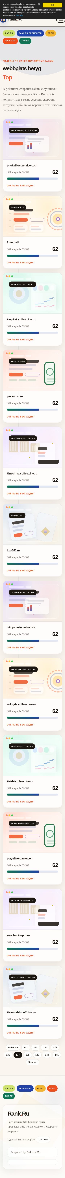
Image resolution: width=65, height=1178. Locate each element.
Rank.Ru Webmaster (30, 33)
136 (8, 1055)
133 (35, 1047)
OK (52, 5)
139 (37, 1055)
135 (55, 1047)
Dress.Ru (10, 41)
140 (47, 1055)
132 (26, 1047)
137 (18, 1055)
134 (45, 1047)
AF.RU (52, 1088)
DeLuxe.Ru (33, 1152)
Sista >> (32, 1062)
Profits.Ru (25, 1088)
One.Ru (9, 33)
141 (57, 1055)
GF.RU (51, 33)
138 (27, 1055)
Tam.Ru (25, 41)
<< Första (13, 1047)
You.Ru (43, 1139)
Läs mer (19, 15)
